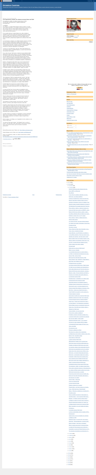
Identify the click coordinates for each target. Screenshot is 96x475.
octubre (70, 433)
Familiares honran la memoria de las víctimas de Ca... (79, 284)
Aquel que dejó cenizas (73, 219)
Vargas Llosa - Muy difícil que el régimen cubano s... (79, 307)
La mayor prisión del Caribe (74, 383)
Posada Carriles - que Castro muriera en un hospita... (79, 387)
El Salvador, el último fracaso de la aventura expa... (78, 356)
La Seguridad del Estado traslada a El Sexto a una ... (79, 324)
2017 (69, 182)
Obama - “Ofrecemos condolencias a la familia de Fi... (79, 390)
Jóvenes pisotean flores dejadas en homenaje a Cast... (79, 288)
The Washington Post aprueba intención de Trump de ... (79, 206)
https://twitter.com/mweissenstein (26, 130)
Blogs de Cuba (69, 101)
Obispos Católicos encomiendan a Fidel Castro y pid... (79, 240)
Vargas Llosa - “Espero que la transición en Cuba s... (79, 301)
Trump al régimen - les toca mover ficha (76, 311)
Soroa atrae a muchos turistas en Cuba (74, 175)
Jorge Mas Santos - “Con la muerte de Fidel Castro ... (79, 396)
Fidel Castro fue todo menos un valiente (76, 371)
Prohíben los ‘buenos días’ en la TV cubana (77, 215)
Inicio (33, 194)
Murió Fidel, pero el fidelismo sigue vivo (76, 261)
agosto (70, 437)
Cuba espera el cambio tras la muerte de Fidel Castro (79, 295)
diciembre (71, 185)
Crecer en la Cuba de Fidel (74, 381)
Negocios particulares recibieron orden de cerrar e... (78, 200)
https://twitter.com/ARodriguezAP (24, 132)
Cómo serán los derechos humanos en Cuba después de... (80, 368)
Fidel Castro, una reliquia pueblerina (75, 196)
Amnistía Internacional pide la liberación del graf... (78, 189)
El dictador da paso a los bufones (75, 263)
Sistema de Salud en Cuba (72, 120)
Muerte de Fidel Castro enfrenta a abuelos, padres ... (79, 211)
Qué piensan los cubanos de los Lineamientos (77, 331)
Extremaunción (72, 413)
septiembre (71, 435)
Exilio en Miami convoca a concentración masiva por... (79, 305)
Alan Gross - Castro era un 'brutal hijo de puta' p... (78, 290)
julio (70, 439)
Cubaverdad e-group (70, 111)
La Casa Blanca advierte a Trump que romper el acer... (79, 234)
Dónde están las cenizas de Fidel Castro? (77, 248)
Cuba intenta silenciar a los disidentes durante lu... (78, 282)
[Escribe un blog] (16, 138)
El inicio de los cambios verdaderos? (76, 312)
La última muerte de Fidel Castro (75, 339)
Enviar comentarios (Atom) (13, 197)
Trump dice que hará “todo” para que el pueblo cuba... (79, 373)
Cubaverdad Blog (70, 108)
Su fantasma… (72, 408)
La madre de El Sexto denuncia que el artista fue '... (78, 427)
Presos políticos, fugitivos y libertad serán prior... (78, 217)
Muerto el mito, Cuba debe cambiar (75, 335)
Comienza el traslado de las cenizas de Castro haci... (79, 198)
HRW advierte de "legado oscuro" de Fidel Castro (78, 341)
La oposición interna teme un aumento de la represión (79, 316)
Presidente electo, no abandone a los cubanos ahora (79, 278)
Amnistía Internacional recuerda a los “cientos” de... (78, 402)
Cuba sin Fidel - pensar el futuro (75, 255)
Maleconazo (69, 118)
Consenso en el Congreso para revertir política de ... (79, 274)
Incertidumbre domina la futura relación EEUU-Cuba (78, 364)
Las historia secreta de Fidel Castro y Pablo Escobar (79, 265)
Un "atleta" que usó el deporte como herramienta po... (79, 267)
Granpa (68, 115)
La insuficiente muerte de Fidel (74, 276)
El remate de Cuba (72, 225)
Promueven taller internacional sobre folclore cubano (77, 172)
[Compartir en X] (17, 138)
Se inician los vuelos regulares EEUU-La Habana (78, 322)
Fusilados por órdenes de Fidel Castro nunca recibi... (79, 345)
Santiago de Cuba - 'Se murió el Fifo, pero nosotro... (78, 419)
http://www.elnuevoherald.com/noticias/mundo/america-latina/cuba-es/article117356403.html (20, 136)
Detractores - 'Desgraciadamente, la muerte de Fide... (79, 421)
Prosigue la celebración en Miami (75, 330)
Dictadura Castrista (11, 5)
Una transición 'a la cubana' (74, 377)
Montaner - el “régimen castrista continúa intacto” (78, 398)
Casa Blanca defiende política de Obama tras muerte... (79, 213)
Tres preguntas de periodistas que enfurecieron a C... (79, 431)
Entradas (70, 125)
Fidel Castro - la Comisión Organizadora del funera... (79, 352)
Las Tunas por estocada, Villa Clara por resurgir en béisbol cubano (79, 173)
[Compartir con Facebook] (18, 138)
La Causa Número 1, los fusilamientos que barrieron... (79, 303)
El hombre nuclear (72, 392)
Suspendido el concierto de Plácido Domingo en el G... (79, 429)
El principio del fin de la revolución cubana (77, 280)
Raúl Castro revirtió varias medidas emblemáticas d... (79, 360)
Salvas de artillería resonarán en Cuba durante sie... (78, 394)
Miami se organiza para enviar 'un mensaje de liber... (79, 425)
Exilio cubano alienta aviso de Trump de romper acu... (79, 269)
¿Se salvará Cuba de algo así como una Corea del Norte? (78, 144)
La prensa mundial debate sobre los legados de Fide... (79, 411)
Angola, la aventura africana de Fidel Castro (77, 362)
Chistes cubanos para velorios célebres (76, 244)
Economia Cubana (70, 113)
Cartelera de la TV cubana (72, 177)
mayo (70, 443)
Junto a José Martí (72, 326)
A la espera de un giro (73, 328)
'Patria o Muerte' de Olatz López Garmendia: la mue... (79, 229)
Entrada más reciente (7, 194)
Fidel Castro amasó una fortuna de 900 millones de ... (79, 343)
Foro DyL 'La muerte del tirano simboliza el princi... (78, 242)
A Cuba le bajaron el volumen (74, 293)
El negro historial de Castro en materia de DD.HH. (78, 299)
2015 (69, 453)
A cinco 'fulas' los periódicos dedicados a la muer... (78, 194)
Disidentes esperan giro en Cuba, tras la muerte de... (79, 297)
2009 (69, 464)
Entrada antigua (59, 194)
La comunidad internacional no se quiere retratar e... (78, 251)
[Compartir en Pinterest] (19, 138)
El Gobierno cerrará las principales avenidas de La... (79, 314)
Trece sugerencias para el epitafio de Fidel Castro (78, 358)
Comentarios (70, 127)
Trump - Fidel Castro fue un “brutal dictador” (77, 389)
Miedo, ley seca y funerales (74, 250)
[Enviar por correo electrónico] (14, 138)
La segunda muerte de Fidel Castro (75, 410)
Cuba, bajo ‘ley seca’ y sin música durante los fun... (78, 286)
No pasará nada (72, 246)
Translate (76, 37)
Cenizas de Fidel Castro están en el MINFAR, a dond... (79, 210)
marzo (70, 446)
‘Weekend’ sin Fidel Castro (74, 309)
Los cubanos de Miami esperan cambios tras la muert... (79, 370)
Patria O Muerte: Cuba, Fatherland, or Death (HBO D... (79, 259)
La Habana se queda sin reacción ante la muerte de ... (79, 400)
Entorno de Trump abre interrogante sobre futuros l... (79, 375)
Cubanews (69, 106)
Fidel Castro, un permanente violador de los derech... (79, 354)
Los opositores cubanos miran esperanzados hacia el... (79, 347)
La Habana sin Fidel (72, 417)
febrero (70, 448)
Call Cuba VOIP (70, 103)
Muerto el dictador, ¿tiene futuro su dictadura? (77, 423)
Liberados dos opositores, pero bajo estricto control (78, 236)
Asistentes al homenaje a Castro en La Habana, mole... (79, 202)
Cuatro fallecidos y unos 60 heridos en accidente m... (79, 232)
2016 (69, 184)
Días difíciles (71, 192)
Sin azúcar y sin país (73, 227)
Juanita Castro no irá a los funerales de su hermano (78, 415)
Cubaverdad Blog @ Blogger (72, 110)
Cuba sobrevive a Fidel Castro (74, 337)
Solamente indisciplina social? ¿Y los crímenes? (78, 320)
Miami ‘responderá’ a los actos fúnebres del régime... (79, 406)
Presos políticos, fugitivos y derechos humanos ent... (79, 208)
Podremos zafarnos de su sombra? (75, 385)
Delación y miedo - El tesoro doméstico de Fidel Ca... (79, 272)
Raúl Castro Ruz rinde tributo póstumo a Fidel (77, 257)
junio (70, 441)
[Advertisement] (48, 13)
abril (70, 444)
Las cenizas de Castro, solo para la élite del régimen (79, 221)
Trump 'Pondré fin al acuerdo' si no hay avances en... (79, 291)
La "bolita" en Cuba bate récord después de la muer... (79, 253)
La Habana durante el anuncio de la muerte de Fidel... (79, 404)
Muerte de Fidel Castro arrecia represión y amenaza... (79, 271)
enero (70, 450)
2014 (69, 455)
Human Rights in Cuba (71, 116)
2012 (69, 458)
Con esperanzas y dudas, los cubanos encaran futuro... (79, 366)
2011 (69, 460)
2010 (69, 462)
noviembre (71, 187)
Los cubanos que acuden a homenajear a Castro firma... (79, 223)
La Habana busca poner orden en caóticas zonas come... (79, 333)
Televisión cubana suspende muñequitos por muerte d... (79, 204)
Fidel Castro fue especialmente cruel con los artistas (79, 349)
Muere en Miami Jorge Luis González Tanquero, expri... (79, 238)
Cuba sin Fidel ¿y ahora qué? (74, 379)
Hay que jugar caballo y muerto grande (76, 318)
